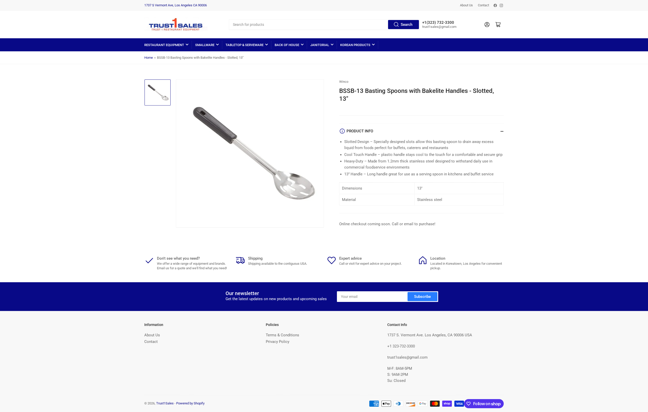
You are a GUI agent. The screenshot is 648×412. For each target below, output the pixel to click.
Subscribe (422, 296)
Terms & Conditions (282, 335)
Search (406, 24)
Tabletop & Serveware (245, 45)
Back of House (287, 45)
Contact (483, 5)
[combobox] (324, 24)
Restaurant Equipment (164, 45)
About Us (466, 5)
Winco (343, 82)
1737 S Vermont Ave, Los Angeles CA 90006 (175, 5)
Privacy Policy (277, 341)
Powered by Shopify (190, 403)
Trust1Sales (165, 403)
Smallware (204, 45)
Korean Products (355, 45)
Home (148, 57)
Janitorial (319, 45)
